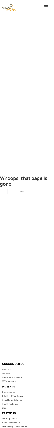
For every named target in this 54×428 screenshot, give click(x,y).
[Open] (46, 7)
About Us (6, 369)
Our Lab (6, 373)
